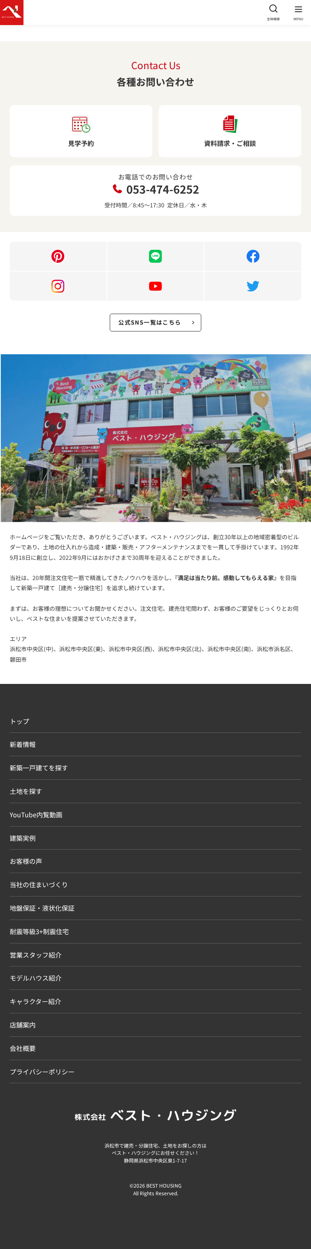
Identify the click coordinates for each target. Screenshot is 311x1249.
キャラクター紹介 (35, 1001)
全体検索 (273, 19)
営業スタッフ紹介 (36, 955)
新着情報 (23, 744)
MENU (298, 19)
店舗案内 (23, 1025)
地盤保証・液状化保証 (42, 908)
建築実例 (23, 838)
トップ (19, 721)
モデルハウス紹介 (36, 978)
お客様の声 (26, 861)
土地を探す (26, 791)
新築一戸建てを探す (39, 767)
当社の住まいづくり (39, 884)
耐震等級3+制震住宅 (39, 931)
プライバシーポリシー (42, 1071)
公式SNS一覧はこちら (149, 322)
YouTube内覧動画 (36, 814)
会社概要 (23, 1048)
